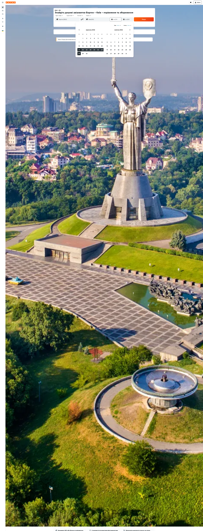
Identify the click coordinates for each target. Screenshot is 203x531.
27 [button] (102, 50)
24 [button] (90, 50)
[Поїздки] (3, 26)
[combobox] (59, 15)
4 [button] (94, 38)
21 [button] (79, 50)
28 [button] (79, 53)
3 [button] (90, 38)
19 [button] (98, 46)
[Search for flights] (3, 7)
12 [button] (98, 42)
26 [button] (98, 50)
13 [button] (102, 42)
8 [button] (118, 42)
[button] (2, 2)
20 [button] (102, 46)
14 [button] (79, 46)
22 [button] (83, 50)
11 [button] (94, 42)
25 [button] (94, 50)
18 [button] (94, 46)
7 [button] (114, 42)
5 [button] (107, 42)
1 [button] (118, 38)
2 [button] (86, 38)
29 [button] (83, 53)
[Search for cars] (3, 14)
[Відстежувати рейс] (3, 21)
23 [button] (86, 50)
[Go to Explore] (3, 18)
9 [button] (86, 42)
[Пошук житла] (3, 10)
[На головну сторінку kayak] (11, 2)
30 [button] (86, 53)
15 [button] (82, 46)
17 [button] (90, 46)
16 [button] (86, 46)
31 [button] (126, 53)
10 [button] (90, 42)
